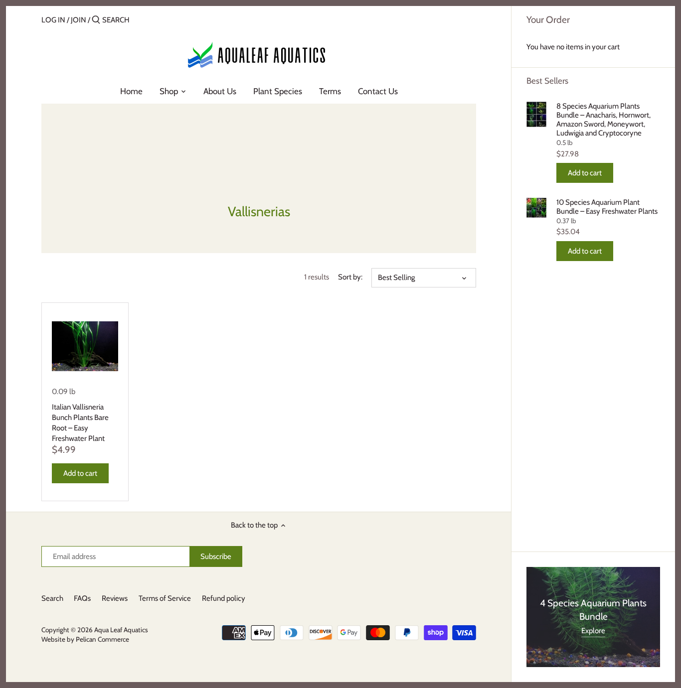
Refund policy (223, 598)
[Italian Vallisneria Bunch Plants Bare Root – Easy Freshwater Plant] (85, 346)
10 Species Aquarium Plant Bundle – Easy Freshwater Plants (607, 207)
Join (78, 19)
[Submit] (96, 20)
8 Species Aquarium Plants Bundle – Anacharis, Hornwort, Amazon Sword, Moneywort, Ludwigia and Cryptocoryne (603, 120)
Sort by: (350, 277)
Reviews (115, 598)
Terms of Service (165, 598)
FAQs (82, 598)
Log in (53, 19)
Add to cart (585, 172)
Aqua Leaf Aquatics (121, 630)
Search (52, 598)
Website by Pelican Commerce (85, 639)
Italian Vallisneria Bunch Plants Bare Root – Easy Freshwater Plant (80, 423)
